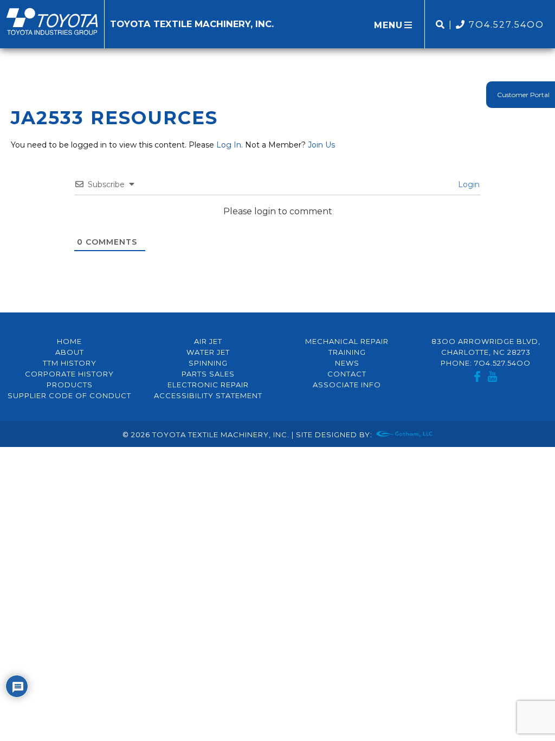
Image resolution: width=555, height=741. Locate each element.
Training (347, 352)
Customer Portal (523, 95)
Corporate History (69, 373)
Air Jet (208, 341)
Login (468, 184)
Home (69, 341)
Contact (346, 373)
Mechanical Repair (347, 341)
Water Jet (208, 352)
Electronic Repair (208, 384)
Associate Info (347, 384)
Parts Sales (208, 373)
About (69, 352)
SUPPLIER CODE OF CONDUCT (69, 395)
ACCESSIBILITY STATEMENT (208, 395)
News (347, 363)
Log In (228, 145)
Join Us (321, 145)
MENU (388, 25)
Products (70, 384)
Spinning (208, 363)
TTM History (69, 363)
